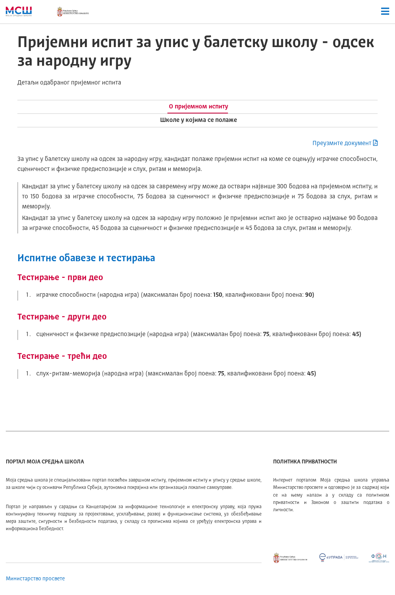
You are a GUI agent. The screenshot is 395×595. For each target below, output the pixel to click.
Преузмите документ (341, 143)
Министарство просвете (35, 578)
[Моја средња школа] (19, 12)
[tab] (197, 106)
